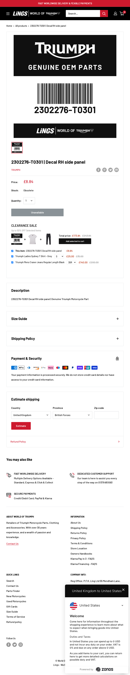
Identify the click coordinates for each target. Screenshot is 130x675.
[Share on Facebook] (98, 169)
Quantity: (16, 200)
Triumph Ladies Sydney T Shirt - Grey (33, 256)
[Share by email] (116, 169)
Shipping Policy (79, 527)
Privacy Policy (78, 538)
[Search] (104, 13)
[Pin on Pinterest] (104, 169)
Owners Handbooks (81, 553)
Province (58, 407)
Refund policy (14, 621)
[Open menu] (8, 13)
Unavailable (37, 212)
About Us (76, 522)
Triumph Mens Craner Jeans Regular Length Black (39, 262)
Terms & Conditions (81, 543)
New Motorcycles (16, 596)
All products (21, 25)
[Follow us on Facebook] (8, 644)
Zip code (99, 407)
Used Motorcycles (16, 601)
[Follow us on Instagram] (20, 644)
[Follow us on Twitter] (14, 644)
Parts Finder (13, 590)
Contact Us (12, 543)
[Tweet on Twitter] (110, 169)
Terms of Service (15, 616)
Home (9, 25)
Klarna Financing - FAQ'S (84, 563)
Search (10, 580)
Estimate (21, 425)
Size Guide (12, 611)
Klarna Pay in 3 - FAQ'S (82, 558)
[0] (122, 13)
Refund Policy (18, 441)
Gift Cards (11, 606)
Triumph (15, 170)
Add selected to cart (75, 241)
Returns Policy (79, 532)
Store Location (79, 548)
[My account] (115, 13)
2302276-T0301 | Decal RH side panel (38, 250)
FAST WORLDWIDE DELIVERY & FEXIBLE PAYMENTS (65, 3)
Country (15, 407)
